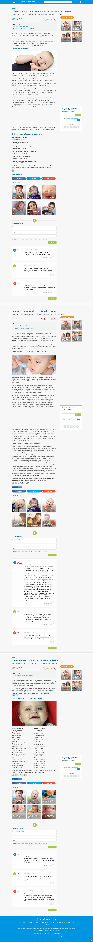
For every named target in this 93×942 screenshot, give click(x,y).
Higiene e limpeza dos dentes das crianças (18, 196)
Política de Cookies (43, 239)
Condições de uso (65, 120)
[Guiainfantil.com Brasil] (28, 2)
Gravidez (45, 207)
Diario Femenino (56, 933)
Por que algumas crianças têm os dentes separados (18, 817)
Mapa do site (46, 924)
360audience (50, 939)
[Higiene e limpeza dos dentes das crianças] (19, 199)
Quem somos (22, 922)
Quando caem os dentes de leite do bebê (34, 196)
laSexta (46, 936)
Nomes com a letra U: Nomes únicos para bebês (76, 39)
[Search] (70, 2)
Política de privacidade (41, 922)
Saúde (13, 8)
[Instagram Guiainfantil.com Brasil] (71, 127)
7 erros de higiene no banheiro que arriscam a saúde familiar (18, 525)
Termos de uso (52, 922)
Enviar (52, 242)
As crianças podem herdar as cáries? (48, 801)
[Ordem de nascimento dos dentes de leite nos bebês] (19, 511)
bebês (18, 73)
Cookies (31, 922)
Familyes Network (37, 933)
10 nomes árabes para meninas (33, 212)
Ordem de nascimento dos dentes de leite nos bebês (18, 509)
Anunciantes (69, 922)
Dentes (45, 521)
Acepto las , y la (30, 239)
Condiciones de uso (33, 239)
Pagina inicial (14, 174)
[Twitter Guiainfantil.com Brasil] (74, 127)
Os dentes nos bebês (48, 508)
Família (14, 208)
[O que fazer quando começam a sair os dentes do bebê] (49, 527)
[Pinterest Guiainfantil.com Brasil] (68, 127)
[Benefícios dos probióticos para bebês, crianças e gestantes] (49, 214)
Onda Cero (53, 936)
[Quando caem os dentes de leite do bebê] (34, 199)
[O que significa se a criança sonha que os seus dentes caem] (49, 819)
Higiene (14, 521)
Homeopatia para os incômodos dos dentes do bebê (33, 817)
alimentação (43, 37)
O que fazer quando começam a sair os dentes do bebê (48, 525)
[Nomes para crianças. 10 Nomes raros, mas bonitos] (19, 214)
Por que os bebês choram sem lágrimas (48, 196)
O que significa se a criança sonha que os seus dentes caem (48, 817)
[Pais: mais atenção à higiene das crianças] (34, 527)
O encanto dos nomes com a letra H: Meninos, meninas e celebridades (76, 27)
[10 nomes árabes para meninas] (34, 214)
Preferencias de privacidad (23, 239)
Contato (61, 922)
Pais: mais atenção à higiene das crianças (33, 524)
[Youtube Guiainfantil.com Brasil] (78, 127)
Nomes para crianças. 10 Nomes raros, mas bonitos (18, 212)
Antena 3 (39, 936)
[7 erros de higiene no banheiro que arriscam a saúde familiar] (19, 527)
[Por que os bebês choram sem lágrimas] (49, 199)
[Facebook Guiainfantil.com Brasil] (65, 127)
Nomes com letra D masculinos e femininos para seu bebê (65, 39)
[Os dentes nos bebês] (49, 511)
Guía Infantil (46, 933)
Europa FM (61, 936)
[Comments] (54, 19)
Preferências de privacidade (72, 118)
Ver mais (52, 298)
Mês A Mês (45, 193)
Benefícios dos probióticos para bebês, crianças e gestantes (47, 211)
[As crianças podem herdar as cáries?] (49, 797)
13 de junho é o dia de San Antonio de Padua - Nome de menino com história (65, 26)
